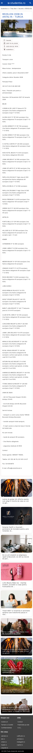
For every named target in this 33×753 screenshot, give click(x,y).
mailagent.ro (21, 742)
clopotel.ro (4, 748)
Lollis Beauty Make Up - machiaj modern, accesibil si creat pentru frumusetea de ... (14, 584)
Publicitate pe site (23, 725)
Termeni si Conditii (7, 725)
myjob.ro (4, 745)
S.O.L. (19, 727)
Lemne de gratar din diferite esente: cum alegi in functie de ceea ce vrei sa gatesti (15, 651)
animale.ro (20, 739)
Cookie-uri (4, 722)
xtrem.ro (4, 742)
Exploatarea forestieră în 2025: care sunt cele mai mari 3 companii (15, 691)
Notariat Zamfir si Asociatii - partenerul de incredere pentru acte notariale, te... (15, 529)
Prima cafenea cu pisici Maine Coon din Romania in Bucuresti (15, 633)
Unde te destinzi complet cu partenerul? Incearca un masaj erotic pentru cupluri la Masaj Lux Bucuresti (16, 709)
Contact (20, 722)
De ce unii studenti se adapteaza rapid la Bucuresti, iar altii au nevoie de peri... (15, 557)
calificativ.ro (21, 736)
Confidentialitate (6, 727)
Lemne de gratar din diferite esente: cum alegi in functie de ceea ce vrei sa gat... (15, 501)
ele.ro (3, 739)
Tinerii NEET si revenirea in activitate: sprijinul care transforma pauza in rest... (16, 612)
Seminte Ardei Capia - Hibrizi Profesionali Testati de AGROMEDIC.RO (13, 670)
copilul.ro (20, 745)
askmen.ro (4, 736)
